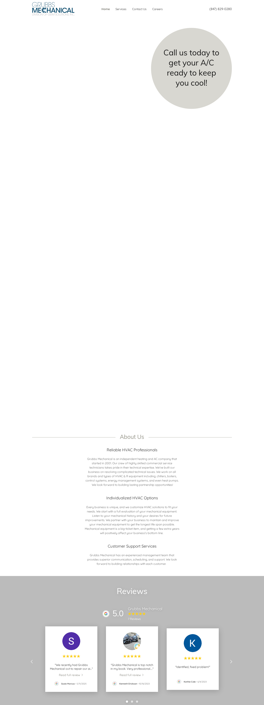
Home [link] (105, 9)
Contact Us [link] (139, 9)
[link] (53, 8)
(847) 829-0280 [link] (220, 9)
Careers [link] (157, 9)
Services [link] (120, 9)
